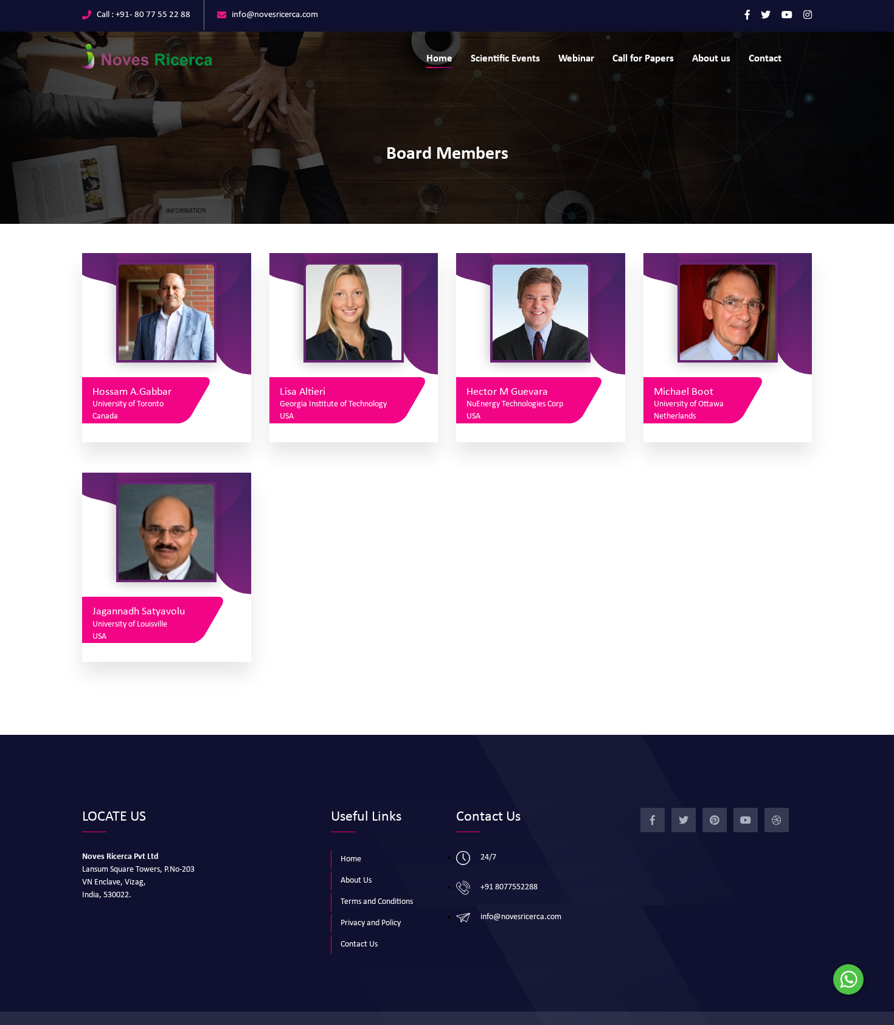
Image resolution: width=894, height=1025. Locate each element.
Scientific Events (505, 59)
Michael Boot (683, 392)
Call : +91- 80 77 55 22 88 (143, 14)
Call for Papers (643, 59)
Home (439, 59)
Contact (765, 59)
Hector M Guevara (507, 392)
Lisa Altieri (302, 392)
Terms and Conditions (377, 901)
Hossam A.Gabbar (132, 392)
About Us (356, 880)
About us (711, 59)
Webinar (576, 59)
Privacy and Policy (371, 923)
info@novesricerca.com (275, 14)
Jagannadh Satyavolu (138, 611)
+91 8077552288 (509, 887)
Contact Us (359, 944)
